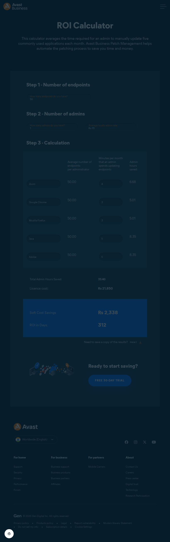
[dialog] (85, 271)
